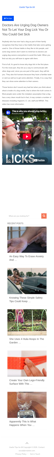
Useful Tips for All (27, 7)
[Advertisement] (27, 190)
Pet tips (9, 18)
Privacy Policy (20, 454)
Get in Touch (35, 454)
